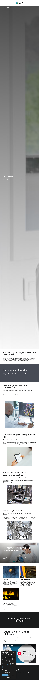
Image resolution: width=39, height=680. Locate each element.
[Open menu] (35, 2)
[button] (8, 677)
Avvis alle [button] (12, 675)
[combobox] (13, 652)
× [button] (14, 652)
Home (4, 7)
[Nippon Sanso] (19, 3)
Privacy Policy (9, 664)
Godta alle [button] (5, 675)
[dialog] (8, 665)
